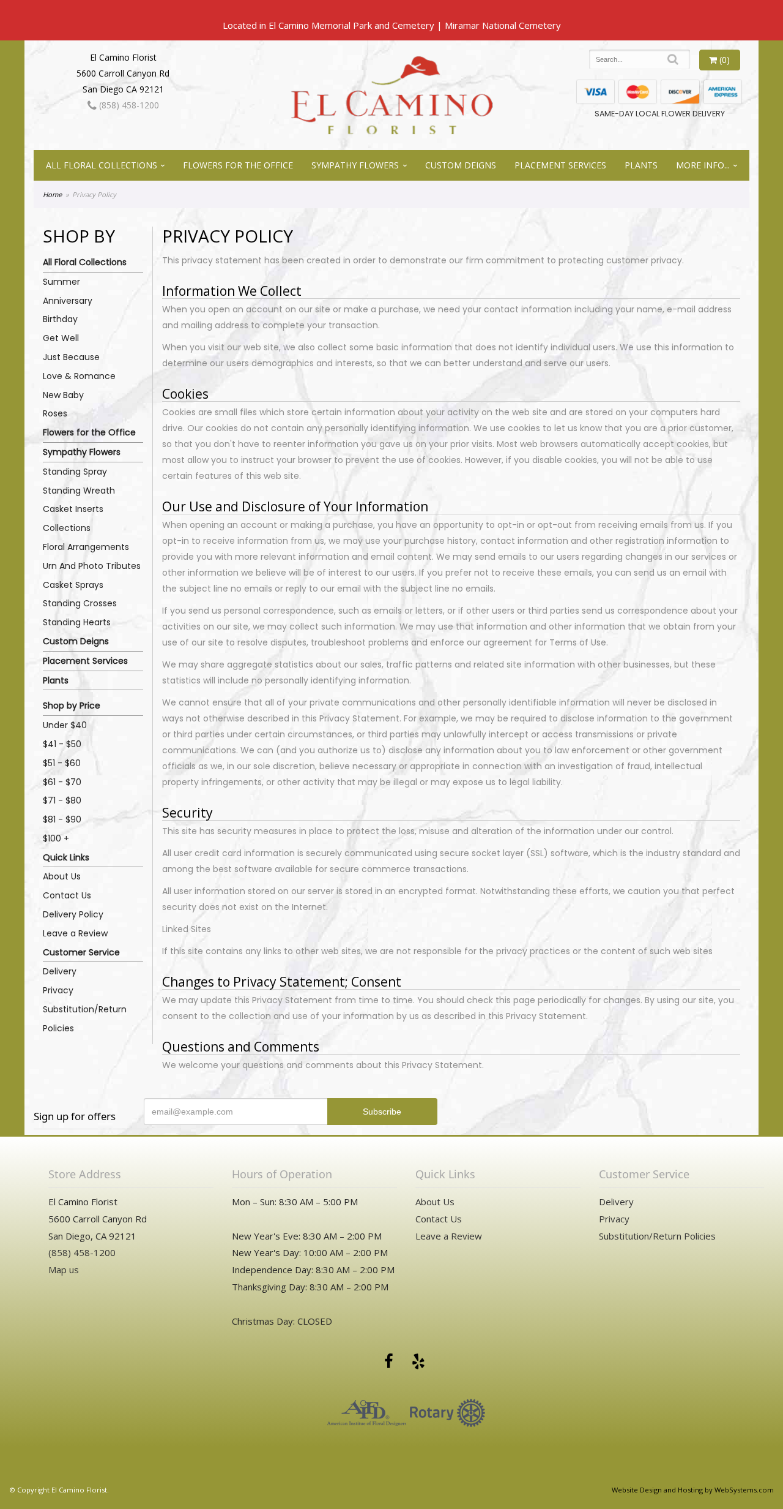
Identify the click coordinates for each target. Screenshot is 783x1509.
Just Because (71, 357)
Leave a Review (75, 933)
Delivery (59, 971)
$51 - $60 (62, 763)
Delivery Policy (73, 914)
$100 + (56, 838)
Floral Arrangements (86, 547)
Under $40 (65, 725)
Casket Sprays (73, 585)
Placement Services (560, 165)
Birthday (60, 319)
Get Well (61, 338)
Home (52, 194)
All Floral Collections (101, 165)
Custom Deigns (460, 165)
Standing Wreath (79, 490)
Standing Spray (75, 471)
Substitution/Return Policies (85, 1018)
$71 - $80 (62, 800)
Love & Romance (79, 376)
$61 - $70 (62, 782)
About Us (62, 876)
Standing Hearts (77, 622)
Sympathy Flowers (355, 165)
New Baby (63, 395)
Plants (641, 165)
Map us (63, 1269)
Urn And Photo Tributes (92, 566)
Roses (55, 413)
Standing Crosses (80, 603)
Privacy (58, 990)
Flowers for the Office (238, 165)
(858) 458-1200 (128, 105)
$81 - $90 (62, 819)
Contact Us (67, 895)
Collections (67, 528)
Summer (61, 282)
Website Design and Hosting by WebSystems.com (693, 1489)
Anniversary (67, 301)
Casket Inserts (73, 509)
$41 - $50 (62, 744)
